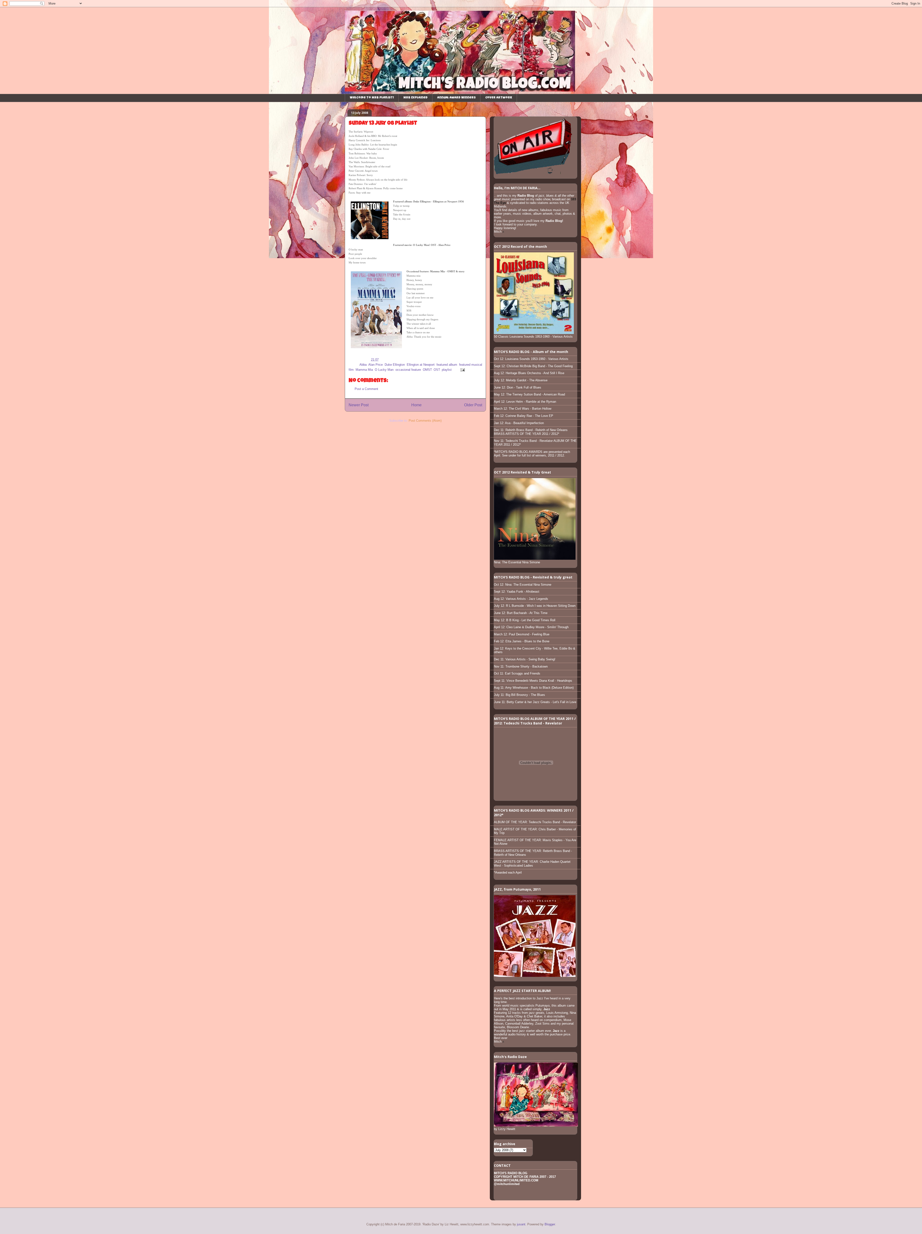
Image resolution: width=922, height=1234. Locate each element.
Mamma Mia (364, 369)
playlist (447, 369)
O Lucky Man (384, 369)
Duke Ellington (395, 364)
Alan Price (375, 364)
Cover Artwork (498, 97)
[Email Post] (462, 369)
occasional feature (408, 369)
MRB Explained (415, 97)
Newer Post (359, 405)
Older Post (473, 405)
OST (437, 369)
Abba (363, 364)
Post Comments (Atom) (425, 420)
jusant (521, 1224)
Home (416, 405)
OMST (427, 369)
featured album (447, 364)
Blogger (550, 1224)
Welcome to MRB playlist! (372, 97)
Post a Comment (366, 389)
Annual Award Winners (456, 97)
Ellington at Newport (421, 364)
